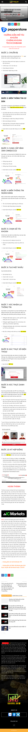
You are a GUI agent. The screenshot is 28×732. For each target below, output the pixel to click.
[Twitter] (12, 24)
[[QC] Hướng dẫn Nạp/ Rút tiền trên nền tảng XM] (4, 621)
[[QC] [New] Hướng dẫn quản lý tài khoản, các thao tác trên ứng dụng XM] (4, 615)
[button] (26, 2)
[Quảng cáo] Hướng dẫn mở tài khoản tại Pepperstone (16, 600)
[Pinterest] (15, 24)
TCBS (22, 56)
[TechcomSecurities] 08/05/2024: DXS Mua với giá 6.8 (21, 585)
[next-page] (4, 633)
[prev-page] (2, 633)
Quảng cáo (9, 11)
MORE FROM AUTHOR (17, 595)
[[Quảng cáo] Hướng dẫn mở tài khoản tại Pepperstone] (4, 600)
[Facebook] (9, 24)
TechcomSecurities (7, 4)
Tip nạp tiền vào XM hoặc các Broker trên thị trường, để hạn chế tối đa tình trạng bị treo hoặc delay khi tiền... (17, 608)
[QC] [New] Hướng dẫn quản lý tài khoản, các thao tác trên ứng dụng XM (17, 615)
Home (2, 4)
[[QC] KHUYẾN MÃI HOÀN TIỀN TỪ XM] (4, 628)
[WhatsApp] (18, 24)
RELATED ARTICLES (6, 595)
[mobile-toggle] (2, 2)
